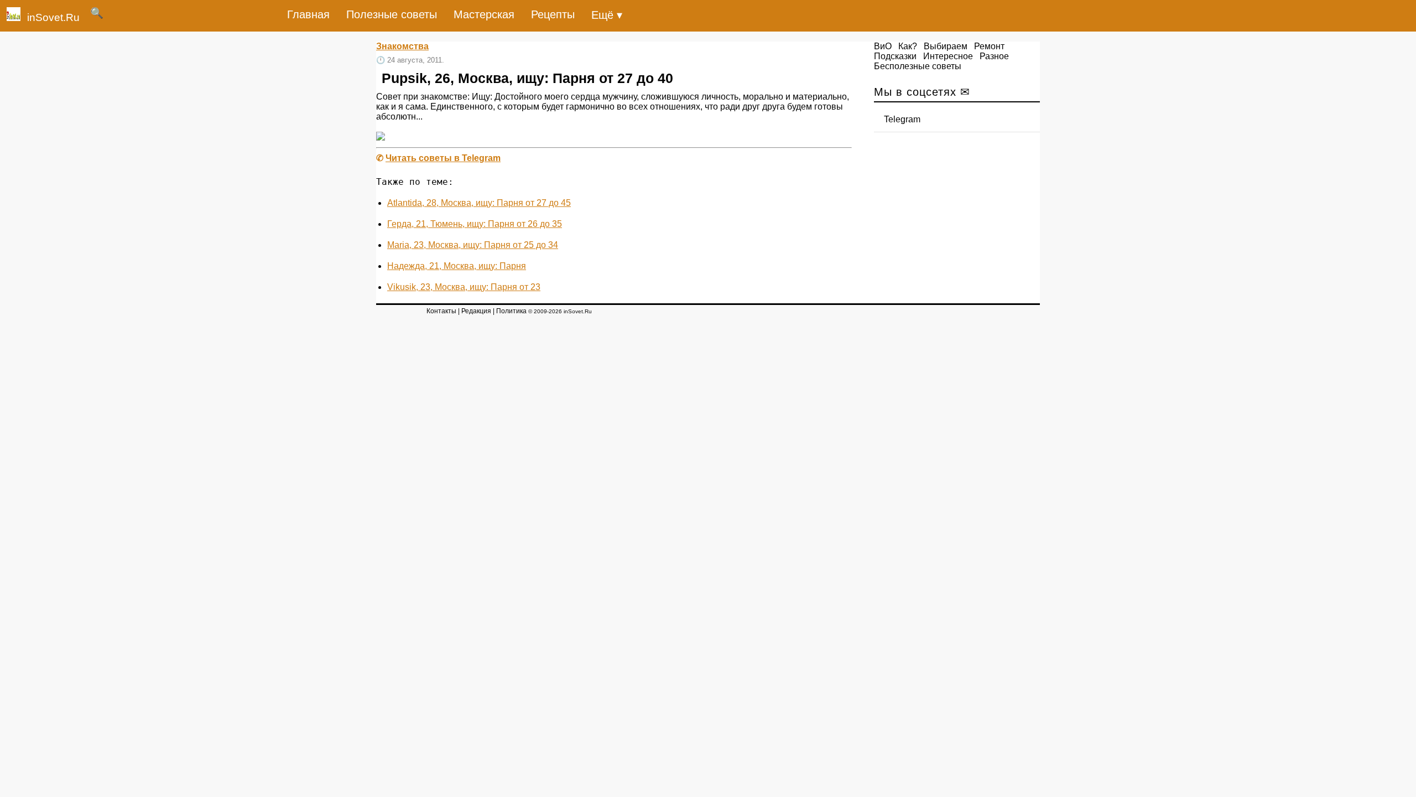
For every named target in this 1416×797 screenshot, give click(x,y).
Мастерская (484, 14)
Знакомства (402, 46)
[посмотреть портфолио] (380, 137)
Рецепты (553, 14)
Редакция (476, 311)
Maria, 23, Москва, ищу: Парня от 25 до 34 (472, 245)
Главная (308, 14)
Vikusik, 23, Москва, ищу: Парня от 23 (463, 287)
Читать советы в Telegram (443, 158)
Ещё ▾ (606, 15)
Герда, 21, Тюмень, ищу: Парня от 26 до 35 (474, 224)
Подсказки (895, 56)
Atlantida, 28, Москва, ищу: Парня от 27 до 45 (479, 203)
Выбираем (945, 46)
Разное (994, 56)
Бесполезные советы (917, 66)
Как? (907, 46)
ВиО (883, 46)
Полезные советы (391, 14)
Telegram (902, 119)
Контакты (441, 311)
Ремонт (989, 46)
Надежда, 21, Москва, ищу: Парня (456, 266)
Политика (511, 311)
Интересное (948, 56)
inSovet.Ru (53, 17)
